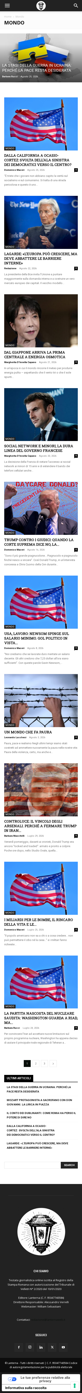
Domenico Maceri (14, 170)
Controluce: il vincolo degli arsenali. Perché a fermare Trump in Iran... (40, 826)
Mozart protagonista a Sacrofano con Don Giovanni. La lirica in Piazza (39, 1102)
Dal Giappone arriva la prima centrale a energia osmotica (35, 354)
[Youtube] (63, 1347)
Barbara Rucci (10, 76)
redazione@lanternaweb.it (48, 1320)
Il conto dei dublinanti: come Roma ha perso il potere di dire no (41, 1115)
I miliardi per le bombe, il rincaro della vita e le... (38, 922)
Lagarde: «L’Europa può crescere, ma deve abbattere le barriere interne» (40, 258)
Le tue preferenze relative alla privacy (45, 1379)
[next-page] (53, 1063)
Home (8, 16)
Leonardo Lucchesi (15, 737)
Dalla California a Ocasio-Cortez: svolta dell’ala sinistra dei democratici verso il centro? (37, 160)
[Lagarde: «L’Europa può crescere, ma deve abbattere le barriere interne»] (41, 222)
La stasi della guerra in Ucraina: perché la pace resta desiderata (39, 1089)
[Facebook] (19, 1347)
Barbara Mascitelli (14, 836)
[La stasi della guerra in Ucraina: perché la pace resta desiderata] (41, 57)
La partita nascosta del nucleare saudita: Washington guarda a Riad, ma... (41, 1018)
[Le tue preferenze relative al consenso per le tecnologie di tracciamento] (75, 1386)
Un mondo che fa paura (28, 732)
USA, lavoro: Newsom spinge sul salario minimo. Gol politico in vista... (36, 638)
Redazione (10, 268)
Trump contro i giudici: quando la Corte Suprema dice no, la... (39, 542)
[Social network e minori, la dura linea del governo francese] (41, 414)
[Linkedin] (41, 1347)
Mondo (9, 148)
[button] (7, 5)
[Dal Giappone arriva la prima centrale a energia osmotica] (41, 320)
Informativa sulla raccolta (25, 1388)
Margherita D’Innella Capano (20, 362)
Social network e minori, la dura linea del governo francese (38, 448)
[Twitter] (52, 1347)
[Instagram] (30, 1347)
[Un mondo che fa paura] (41, 700)
